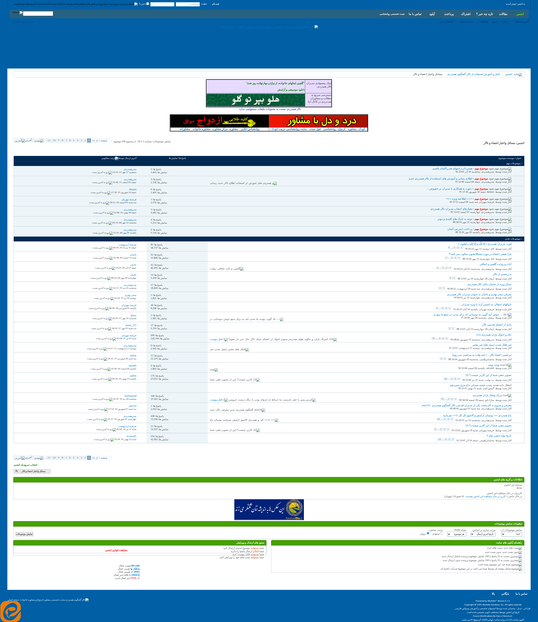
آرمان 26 (489, 279)
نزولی (423, 534)
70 (433, 338)
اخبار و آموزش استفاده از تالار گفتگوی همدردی (473, 74)
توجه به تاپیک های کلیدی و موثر (455, 219)
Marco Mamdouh (504, 616)
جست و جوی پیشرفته (23, 21)
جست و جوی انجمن (26, 151)
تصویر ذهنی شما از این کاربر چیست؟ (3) (488, 375)
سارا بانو (489, 400)
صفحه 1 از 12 (99, 140)
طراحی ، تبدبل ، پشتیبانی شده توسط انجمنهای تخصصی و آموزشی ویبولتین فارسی (493, 609)
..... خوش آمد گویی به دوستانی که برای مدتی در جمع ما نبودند (468, 314)
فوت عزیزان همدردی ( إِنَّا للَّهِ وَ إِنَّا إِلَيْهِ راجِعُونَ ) (485, 244)
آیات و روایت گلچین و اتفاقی (496, 264)
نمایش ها (173, 158)
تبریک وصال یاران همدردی (487, 395)
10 (54, 140)
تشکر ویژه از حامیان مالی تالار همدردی (489, 284)
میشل (491, 318)
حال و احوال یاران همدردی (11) (494, 334)
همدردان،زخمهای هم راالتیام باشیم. (452, 168)
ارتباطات (484, 21)
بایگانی (505, 594)
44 (438, 419)
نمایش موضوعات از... (511, 530)
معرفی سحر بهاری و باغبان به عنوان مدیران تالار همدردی (479, 294)
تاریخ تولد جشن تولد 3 (499, 435)
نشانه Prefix (460, 530)
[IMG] (137, 572)
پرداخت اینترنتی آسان (459, 229)
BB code (135, 566)
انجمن (520, 14)
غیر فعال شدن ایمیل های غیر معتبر (492, 345)
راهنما (504, 21)
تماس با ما (415, 14)
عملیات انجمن (466, 21)
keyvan (490, 192)
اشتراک (466, 14)
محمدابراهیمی (486, 359)
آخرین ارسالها (522, 21)
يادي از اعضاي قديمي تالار (497, 324)
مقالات (503, 14)
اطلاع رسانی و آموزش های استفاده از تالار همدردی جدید (440, 178)
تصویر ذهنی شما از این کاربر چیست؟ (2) (488, 425)
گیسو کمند (488, 388)
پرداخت (449, 14)
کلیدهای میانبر (446, 21)
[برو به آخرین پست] (102, 172)
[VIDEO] (135, 575)
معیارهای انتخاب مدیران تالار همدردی (451, 209)
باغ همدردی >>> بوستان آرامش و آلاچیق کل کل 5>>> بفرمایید (477, 415)
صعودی (436, 534)
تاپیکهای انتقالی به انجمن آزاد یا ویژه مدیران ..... (485, 304)
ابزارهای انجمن (47, 151)
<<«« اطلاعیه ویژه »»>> (459, 199)
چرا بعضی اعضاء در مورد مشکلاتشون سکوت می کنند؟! (480, 254)
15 (442, 399)
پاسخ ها (182, 158)
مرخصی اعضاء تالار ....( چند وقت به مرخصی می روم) (482, 355)
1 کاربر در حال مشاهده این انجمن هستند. (486, 496)
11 (48, 140)
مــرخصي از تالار (502, 274)
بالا (16, 471)
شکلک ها (135, 569)
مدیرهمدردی (487, 172)
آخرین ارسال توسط (127, 158)
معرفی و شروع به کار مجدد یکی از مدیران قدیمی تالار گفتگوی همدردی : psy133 (467, 405)
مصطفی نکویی (491, 612)
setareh (490, 368)
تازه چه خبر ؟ (484, 14)
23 (439, 439)
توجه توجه (494, 365)
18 (445, 379)
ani (492, 249)
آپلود (432, 14)
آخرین (28, 140)
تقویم (495, 21)
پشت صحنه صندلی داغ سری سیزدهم (471, 385)
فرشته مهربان (486, 202)
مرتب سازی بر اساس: (484, 530)
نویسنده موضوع (506, 158)
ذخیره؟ (142, 4)
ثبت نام (215, 4)
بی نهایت (489, 380)
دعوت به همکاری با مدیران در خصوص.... (449, 188)
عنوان (518, 158)
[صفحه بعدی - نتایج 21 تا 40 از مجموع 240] (38, 140)
